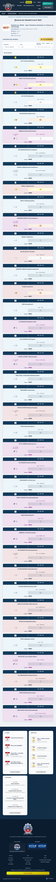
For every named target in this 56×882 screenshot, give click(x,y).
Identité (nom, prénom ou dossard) (44, 44)
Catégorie (6, 44)
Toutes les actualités (15, 812)
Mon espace (48, 7)
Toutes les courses (15, 772)
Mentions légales (45, 862)
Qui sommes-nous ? (29, 5)
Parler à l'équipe (28, 873)
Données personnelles (45, 860)
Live (34, 2)
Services (19, 5)
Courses (22, 2)
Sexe (21, 44)
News (39, 2)
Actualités (10, 864)
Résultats (28, 2)
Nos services (28, 860)
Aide (39, 8)
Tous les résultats (41, 772)
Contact (38, 5)
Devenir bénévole (48, 3)
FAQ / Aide (28, 864)
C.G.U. (45, 858)
